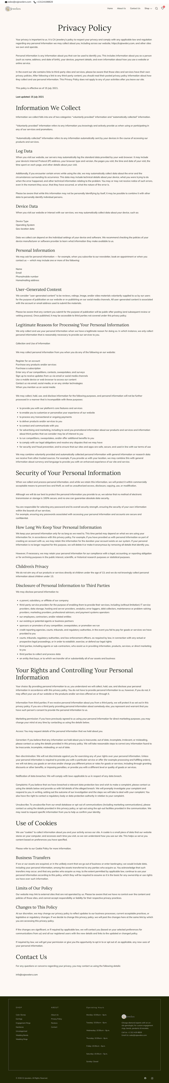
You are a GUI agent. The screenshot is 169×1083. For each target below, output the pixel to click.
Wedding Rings (22, 1039)
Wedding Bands (22, 1035)
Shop (147, 8)
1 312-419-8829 (135, 1032)
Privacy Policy (56, 1019)
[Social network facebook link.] (145, 1078)
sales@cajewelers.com (19, 1)
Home (110, 8)
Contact (54, 1027)
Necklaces (20, 1027)
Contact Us (135, 8)
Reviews (54, 1023)
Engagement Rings (23, 1023)
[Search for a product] (156, 8)
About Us (121, 8)
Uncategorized (21, 1031)
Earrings (19, 1019)
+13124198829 (44, 1)
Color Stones (21, 1015)
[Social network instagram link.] (152, 1078)
